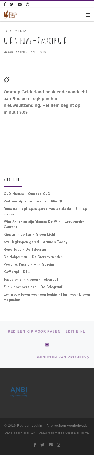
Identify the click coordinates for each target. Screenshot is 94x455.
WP (33, 432)
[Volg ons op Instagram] (27, 4)
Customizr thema (77, 432)
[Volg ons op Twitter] (12, 4)
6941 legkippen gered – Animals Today (35, 242)
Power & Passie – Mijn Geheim (29, 265)
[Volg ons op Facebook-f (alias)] (5, 4)
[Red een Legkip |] (10, 14)
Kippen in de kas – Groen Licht (29, 235)
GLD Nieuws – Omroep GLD (27, 194)
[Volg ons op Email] (20, 4)
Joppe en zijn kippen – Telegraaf (31, 280)
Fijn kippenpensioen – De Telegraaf (33, 287)
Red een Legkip (29, 425)
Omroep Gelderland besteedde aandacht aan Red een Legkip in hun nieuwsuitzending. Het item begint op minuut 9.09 (45, 102)
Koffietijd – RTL (17, 272)
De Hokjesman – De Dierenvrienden (33, 257)
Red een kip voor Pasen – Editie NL (33, 201)
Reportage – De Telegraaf (26, 250)
